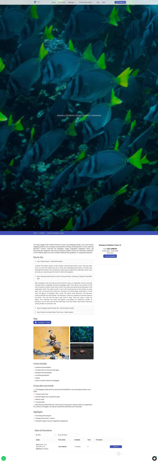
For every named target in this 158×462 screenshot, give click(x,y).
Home (35, 233)
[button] (63, 261)
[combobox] (67, 435)
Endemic (42, 233)
